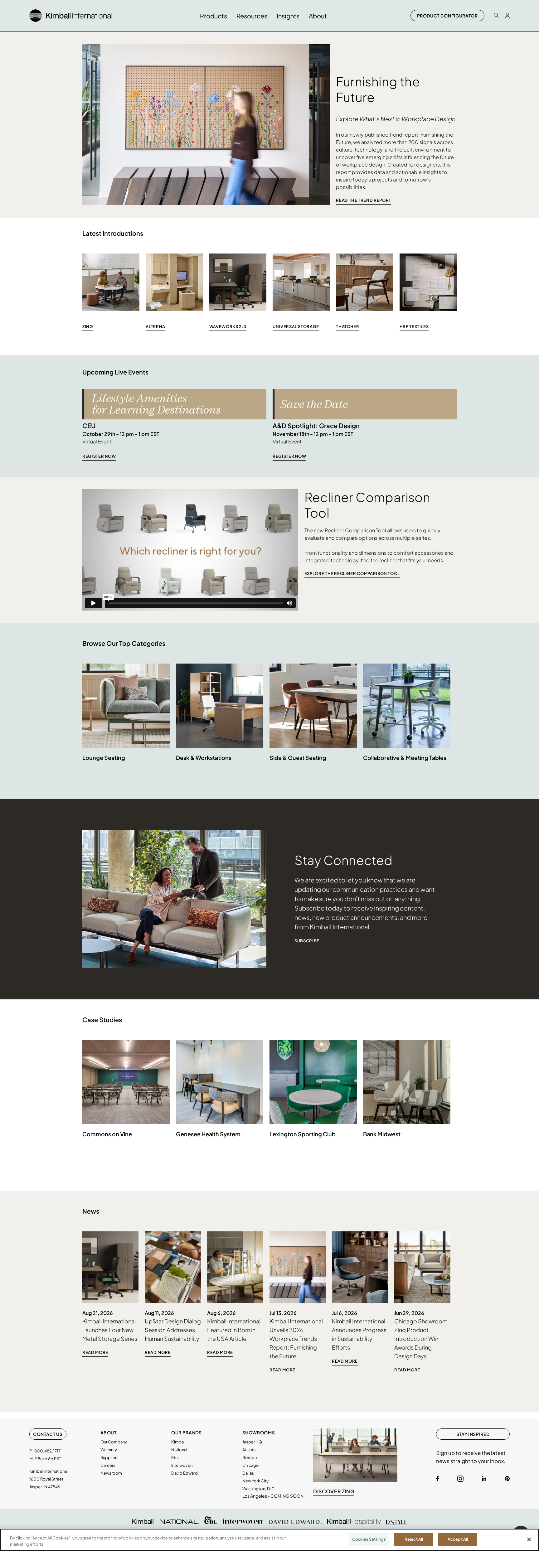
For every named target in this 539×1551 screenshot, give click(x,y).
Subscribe (306, 940)
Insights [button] (288, 16)
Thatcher (347, 326)
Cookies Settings (369, 1539)
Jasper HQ (252, 1441)
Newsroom (111, 1473)
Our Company (113, 1441)
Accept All (458, 1539)
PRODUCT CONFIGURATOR (447, 15)
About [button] (318, 16)
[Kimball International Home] (70, 15)
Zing (87, 326)
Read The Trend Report (363, 200)
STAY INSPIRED (472, 1434)
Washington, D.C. (259, 1488)
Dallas (248, 1473)
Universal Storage (296, 326)
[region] (269, 1540)
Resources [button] (251, 16)
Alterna (155, 326)
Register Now (99, 456)
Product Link (126, 720)
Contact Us (48, 1434)
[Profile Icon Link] (507, 15)
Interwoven (181, 1465)
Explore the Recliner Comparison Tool (352, 573)
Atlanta (248, 1449)
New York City (255, 1480)
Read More (95, 1352)
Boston (249, 1457)
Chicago (250, 1465)
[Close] (529, 1539)
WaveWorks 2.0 (227, 326)
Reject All (414, 1539)
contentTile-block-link (110, 1294)
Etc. (175, 1457)
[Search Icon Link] (496, 15)
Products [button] (213, 16)
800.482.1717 (47, 1450)
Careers (107, 1465)
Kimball (178, 1441)
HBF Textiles (414, 326)
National (179, 1449)
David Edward (184, 1473)
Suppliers (109, 1457)
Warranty (108, 1449)
